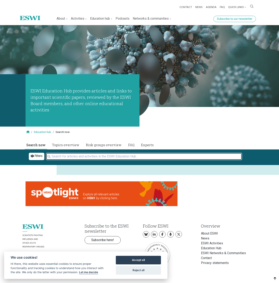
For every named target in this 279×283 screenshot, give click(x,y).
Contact (186, 7)
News (199, 7)
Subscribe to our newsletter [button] (234, 18)
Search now (36, 145)
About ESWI (209, 233)
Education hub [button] (100, 18)
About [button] (61, 18)
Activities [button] (77, 18)
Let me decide (88, 272)
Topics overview (65, 145)
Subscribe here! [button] (102, 240)
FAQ (222, 7)
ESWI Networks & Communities (223, 253)
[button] (275, 278)
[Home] (31, 15)
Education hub (42, 132)
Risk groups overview (104, 145)
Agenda (211, 7)
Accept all (138, 260)
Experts (147, 145)
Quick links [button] (236, 7)
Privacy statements (215, 263)
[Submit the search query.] (49, 156)
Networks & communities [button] (151, 18)
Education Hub (211, 248)
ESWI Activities (212, 243)
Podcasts (122, 18)
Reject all (138, 270)
